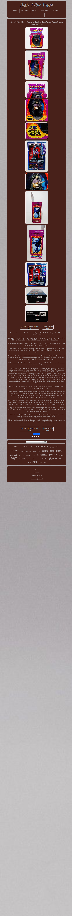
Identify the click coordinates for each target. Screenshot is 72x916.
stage (20, 455)
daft (39, 451)
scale (33, 459)
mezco (28, 459)
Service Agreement (37, 479)
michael (31, 447)
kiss (58, 446)
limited (45, 459)
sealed (45, 451)
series (25, 447)
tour (23, 455)
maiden (34, 451)
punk (34, 455)
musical (13, 455)
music (59, 450)
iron (20, 447)
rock (45, 462)
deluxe (61, 459)
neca (52, 450)
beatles (22, 451)
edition (22, 459)
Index (36, 469)
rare (34, 461)
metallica (42, 455)
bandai (38, 459)
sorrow (40, 462)
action (14, 450)
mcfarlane (42, 446)
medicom (28, 455)
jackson (28, 451)
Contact (36, 472)
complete (52, 447)
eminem (61, 455)
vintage (29, 462)
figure (53, 454)
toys (14, 458)
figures (53, 458)
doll (15, 446)
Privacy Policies (37, 475)
